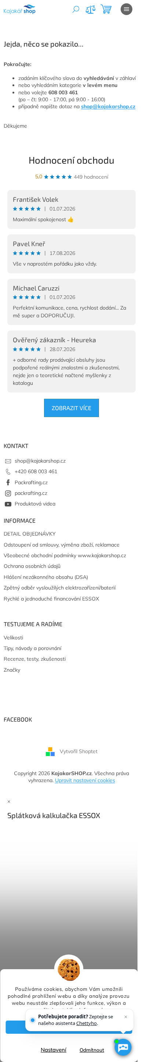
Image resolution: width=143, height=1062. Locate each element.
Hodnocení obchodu (71, 159)
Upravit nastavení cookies (85, 780)
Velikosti (13, 637)
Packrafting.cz (31, 482)
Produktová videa (35, 503)
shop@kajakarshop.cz (108, 106)
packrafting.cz (31, 493)
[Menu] (126, 9)
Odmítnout (92, 1050)
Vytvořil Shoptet (79, 751)
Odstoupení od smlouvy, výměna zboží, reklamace (62, 544)
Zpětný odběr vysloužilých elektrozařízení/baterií (59, 587)
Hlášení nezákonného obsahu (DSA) (46, 577)
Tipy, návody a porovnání (32, 648)
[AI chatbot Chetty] (123, 1047)
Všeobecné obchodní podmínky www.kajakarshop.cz (65, 555)
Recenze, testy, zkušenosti (35, 659)
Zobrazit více (71, 407)
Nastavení (53, 1049)
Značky (12, 670)
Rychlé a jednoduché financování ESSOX (51, 598)
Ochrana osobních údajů (32, 566)
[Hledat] (76, 9)
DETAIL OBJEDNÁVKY (30, 533)
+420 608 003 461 (36, 471)
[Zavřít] (126, 1017)
